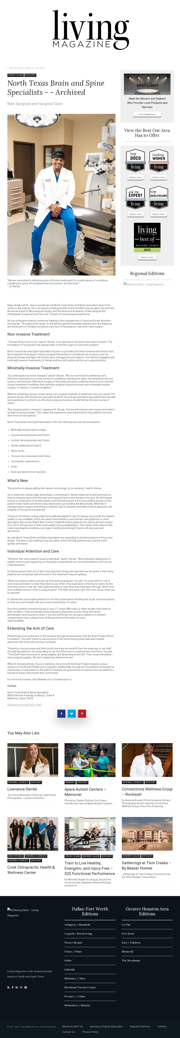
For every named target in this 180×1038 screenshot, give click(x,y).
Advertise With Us (72, 1026)
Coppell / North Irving (78, 933)
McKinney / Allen (91, 856)
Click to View (135, 177)
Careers (162, 1026)
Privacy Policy (90, 1032)
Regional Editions (140, 1026)
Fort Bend (128, 933)
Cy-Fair (126, 924)
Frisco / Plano (34, 68)
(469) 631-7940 (32, 704)
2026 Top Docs (15, 856)
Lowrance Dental (22, 789)
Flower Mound (73, 942)
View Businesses (147, 114)
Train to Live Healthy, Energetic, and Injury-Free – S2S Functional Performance (90, 868)
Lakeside (70, 969)
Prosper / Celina (75, 996)
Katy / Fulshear (131, 942)
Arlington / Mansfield (77, 924)
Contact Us (68, 1032)
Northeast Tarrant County (80, 987)
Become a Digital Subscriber (106, 1026)
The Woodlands (131, 960)
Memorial (70, 782)
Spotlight (16, 68)
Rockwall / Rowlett (18, 782)
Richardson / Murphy (77, 1005)
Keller (68, 960)
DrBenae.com (14, 704)
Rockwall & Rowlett (36, 856)
